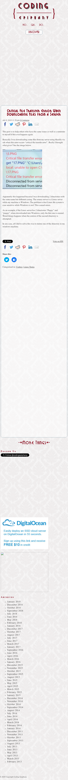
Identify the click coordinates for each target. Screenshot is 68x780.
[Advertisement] (34, 69)
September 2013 (15, 740)
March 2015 (13, 689)
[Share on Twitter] (11, 124)
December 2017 (15, 628)
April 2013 (12, 755)
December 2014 (15, 698)
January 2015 (14, 695)
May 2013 (12, 752)
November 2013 (15, 734)
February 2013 (14, 761)
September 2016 (15, 649)
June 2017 (12, 640)
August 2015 (13, 677)
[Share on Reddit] (17, 124)
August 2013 (13, 743)
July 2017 (12, 637)
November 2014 (15, 701)
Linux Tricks (29, 266)
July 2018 (12, 613)
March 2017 (13, 643)
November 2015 (15, 667)
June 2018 (12, 616)
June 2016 (12, 652)
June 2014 (12, 716)
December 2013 (15, 731)
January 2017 (14, 646)
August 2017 (13, 634)
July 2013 (12, 746)
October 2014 (14, 704)
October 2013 (14, 737)
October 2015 (14, 670)
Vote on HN (58, 241)
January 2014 (14, 728)
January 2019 (14, 601)
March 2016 (13, 658)
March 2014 (13, 722)
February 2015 (14, 692)
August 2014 (13, 710)
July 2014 (12, 713)
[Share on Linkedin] (30, 124)
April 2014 (12, 719)
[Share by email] (36, 124)
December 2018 (15, 604)
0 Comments (24, 120)
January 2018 (14, 625)
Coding (19, 266)
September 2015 (15, 673)
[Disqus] (34, 313)
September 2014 (15, 707)
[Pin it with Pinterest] (24, 124)
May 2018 (12, 619)
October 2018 (14, 607)
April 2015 (12, 686)
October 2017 (14, 631)
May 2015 (12, 683)
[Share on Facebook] (5, 124)
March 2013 (13, 758)
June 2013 (12, 749)
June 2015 (12, 680)
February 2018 (14, 622)
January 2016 (14, 661)
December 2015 (15, 664)
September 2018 (15, 610)
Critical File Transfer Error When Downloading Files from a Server (34, 112)
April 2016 (12, 655)
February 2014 (14, 725)
